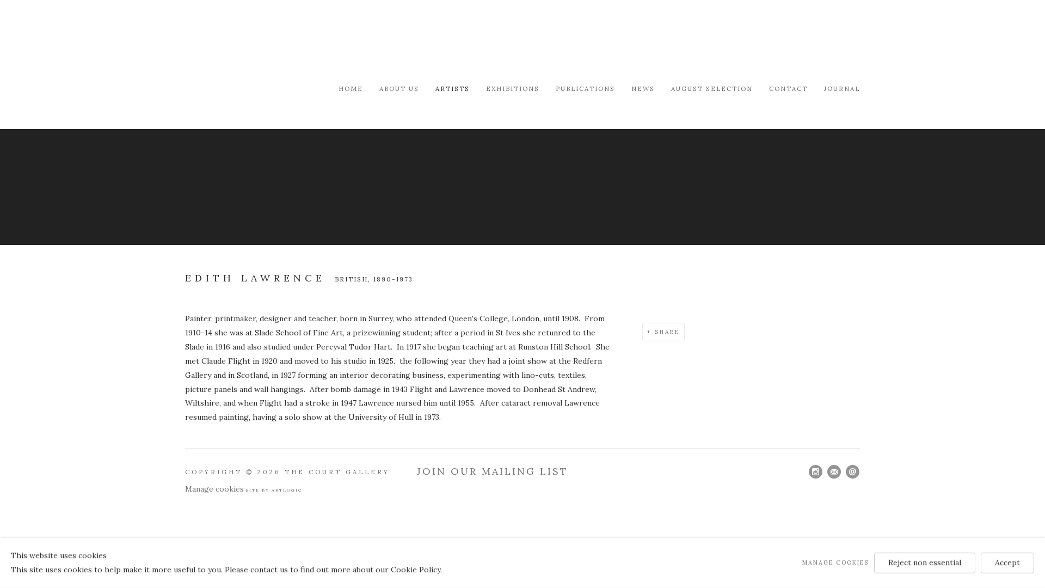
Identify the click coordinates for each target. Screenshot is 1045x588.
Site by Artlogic (274, 490)
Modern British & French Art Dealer (277, 40)
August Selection (712, 88)
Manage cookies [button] (214, 489)
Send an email (853, 472)
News (643, 88)
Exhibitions (512, 88)
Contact (788, 88)
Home (351, 88)
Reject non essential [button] (924, 562)
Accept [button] (1007, 562)
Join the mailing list (834, 472)
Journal (842, 88)
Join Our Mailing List (492, 471)
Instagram (816, 472)
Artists (452, 88)
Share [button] (667, 331)
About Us (399, 88)
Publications (585, 88)
